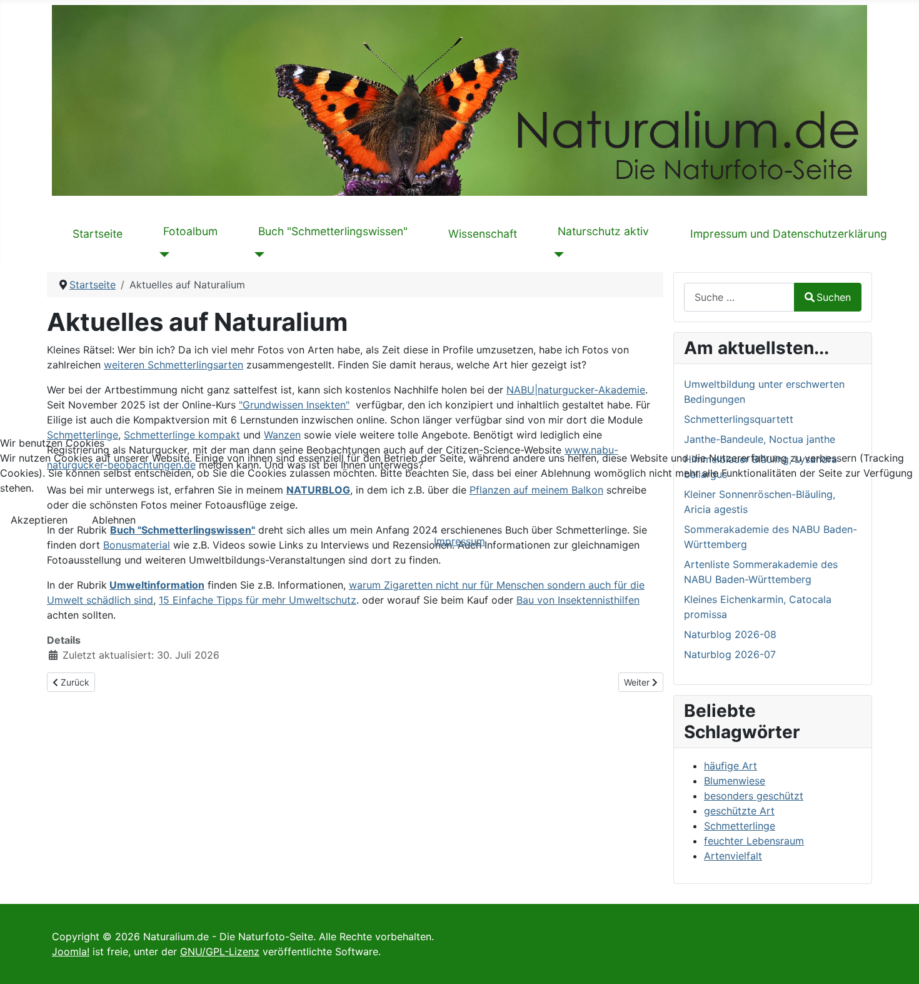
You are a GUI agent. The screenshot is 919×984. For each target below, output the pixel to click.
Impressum (459, 541)
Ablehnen (114, 520)
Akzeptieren (39, 520)
